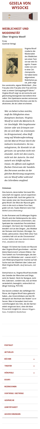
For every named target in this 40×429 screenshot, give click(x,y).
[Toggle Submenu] (34, 359)
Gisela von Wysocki (20, 5)
